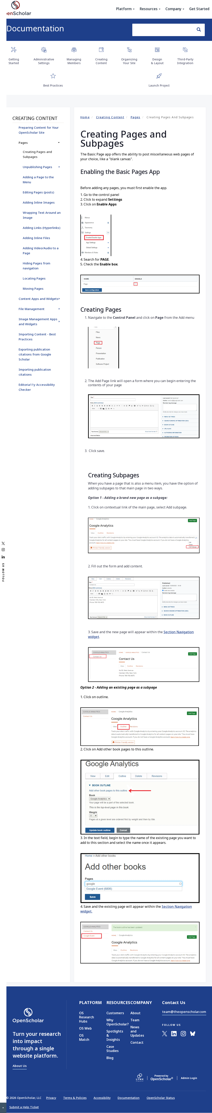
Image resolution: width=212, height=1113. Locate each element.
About (135, 1013)
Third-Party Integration (185, 61)
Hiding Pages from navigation (36, 265)
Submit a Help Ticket (24, 1107)
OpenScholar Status (161, 1098)
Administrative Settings (44, 61)
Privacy (51, 1098)
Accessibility (102, 1098)
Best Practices (53, 85)
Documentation (35, 28)
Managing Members (74, 61)
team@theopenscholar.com (184, 1011)
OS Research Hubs (86, 1017)
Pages (135, 117)
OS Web (85, 1028)
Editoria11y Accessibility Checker (37, 387)
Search (199, 30)
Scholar (161, 1078)
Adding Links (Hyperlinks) (41, 228)
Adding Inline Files (36, 238)
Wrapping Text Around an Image (42, 215)
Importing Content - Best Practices (37, 336)
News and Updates (137, 1031)
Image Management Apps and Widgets (38, 321)
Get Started (199, 9)
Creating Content (101, 61)
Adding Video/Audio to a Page (41, 250)
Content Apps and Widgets (38, 299)
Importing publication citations (35, 371)
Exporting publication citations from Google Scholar (35, 354)
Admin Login (189, 1078)
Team (134, 1020)
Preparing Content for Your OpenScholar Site (39, 129)
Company (173, 9)
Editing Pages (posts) (38, 192)
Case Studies (112, 1048)
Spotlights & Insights (112, 1035)
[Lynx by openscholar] (143, 1077)
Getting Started (13, 61)
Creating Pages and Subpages (37, 154)
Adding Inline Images (39, 202)
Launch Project (159, 85)
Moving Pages (33, 288)
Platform (124, 9)
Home (85, 117)
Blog (109, 1058)
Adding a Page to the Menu (38, 179)
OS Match (84, 1037)
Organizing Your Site (129, 61)
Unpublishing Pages (37, 167)
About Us (20, 1066)
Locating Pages (34, 278)
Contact (136, 1042)
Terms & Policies (75, 1098)
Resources (149, 9)
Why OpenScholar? (112, 1022)
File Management (32, 309)
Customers (112, 1013)
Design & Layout (157, 61)
